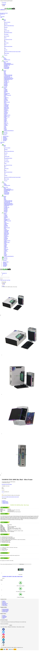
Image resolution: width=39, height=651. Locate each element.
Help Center (4, 282)
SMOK (6, 46)
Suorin (9, 46)
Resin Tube (6, 113)
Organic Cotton (6, 104)
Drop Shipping (4, 616)
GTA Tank (5, 83)
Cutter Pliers (6, 112)
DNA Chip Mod (6, 66)
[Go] (1, 279)
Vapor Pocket (6, 105)
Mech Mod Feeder (7, 227)
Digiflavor (5, 25)
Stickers (5, 119)
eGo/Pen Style (6, 110)
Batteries (5, 115)
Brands (4, 19)
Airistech (8, 22)
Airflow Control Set (7, 240)
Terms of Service (4, 605)
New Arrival (5, 257)
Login (3, 491)
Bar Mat (5, 111)
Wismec (5, 53)
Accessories (5, 87)
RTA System (6, 100)
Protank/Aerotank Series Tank (8, 78)
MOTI (5, 41)
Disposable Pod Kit (7, 59)
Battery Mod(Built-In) (7, 63)
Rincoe (5, 44)
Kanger (5, 37)
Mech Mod (6, 65)
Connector (5, 118)
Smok (7, 13)
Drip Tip (5, 114)
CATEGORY (2, 16)
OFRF (5, 168)
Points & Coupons (5, 603)
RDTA (5, 199)
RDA (5, 73)
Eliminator (5, 94)
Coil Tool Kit (6, 106)
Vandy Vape (15, 51)
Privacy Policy (4, 604)
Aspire (3, 13)
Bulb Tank (5, 84)
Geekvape (5, 30)
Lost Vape (6, 39)
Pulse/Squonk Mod (7, 190)
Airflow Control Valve (7, 95)
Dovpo (13, 25)
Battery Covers (6, 107)
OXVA (7, 168)
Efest (6, 27)
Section (5, 127)
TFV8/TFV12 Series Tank (8, 200)
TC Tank (5, 206)
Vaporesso (6, 51)
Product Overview (5, 501)
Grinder (5, 129)
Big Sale (5, 263)
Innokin (7, 34)
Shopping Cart (4, 273)
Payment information (5, 609)
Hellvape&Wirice (7, 32)
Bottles (5, 117)
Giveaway (3, 500)
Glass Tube (6, 90)
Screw (5, 122)
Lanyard (5, 124)
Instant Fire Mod (6, 67)
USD (4, 283)
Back (5, 20)
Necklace (5, 120)
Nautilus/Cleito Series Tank (8, 79)
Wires (5, 228)
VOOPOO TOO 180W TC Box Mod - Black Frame (12, 576)
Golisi (8, 30)
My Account (4, 2)
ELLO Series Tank (7, 76)
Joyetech (5, 161)
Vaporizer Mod (6, 68)
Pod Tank (5, 86)
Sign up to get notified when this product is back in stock (10, 496)
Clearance (5, 138)
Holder (5, 121)
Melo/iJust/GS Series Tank (8, 77)
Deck (5, 92)
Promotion (5, 134)
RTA (5, 72)
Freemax (5, 154)
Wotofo (8, 53)
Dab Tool (5, 128)
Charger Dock (6, 97)
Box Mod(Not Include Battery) (9, 64)
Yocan (5, 180)
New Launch (5, 133)
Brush (5, 253)
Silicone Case (6, 234)
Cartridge (5, 215)
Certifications (4, 617)
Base (5, 221)
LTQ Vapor (10, 39)
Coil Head (5, 89)
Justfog (8, 161)
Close (1, 17)
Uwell (5, 13)
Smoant (11, 46)
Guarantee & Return (5, 610)
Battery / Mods (5, 61)
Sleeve (5, 101)
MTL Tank (5, 82)
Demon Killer (9, 25)
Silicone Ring (6, 123)
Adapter (5, 98)
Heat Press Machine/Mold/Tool (9, 130)
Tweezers (5, 103)
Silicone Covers (6, 108)
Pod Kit (5, 58)
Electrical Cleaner (7, 116)
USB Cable (6, 247)
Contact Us (4, 601)
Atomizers (4, 70)
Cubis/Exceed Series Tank (8, 75)
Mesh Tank (6, 85)
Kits (4, 57)
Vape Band (6, 99)
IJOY (5, 34)
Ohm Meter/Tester (7, 93)
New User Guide (4, 611)
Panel (5, 126)
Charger (5, 96)
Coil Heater (6, 125)
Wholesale (3, 615)
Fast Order (4, 140)
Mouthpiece (6, 91)
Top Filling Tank (6, 81)
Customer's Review (5, 502)
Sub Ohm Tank (6, 80)
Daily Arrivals (5, 136)
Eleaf (5, 27)
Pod (4, 137)
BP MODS (6, 23)
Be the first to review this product (7, 484)
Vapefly (19, 51)
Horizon (11, 32)
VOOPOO (11, 51)
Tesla (5, 48)
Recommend (5, 139)
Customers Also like (5, 503)
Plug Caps (5, 109)
